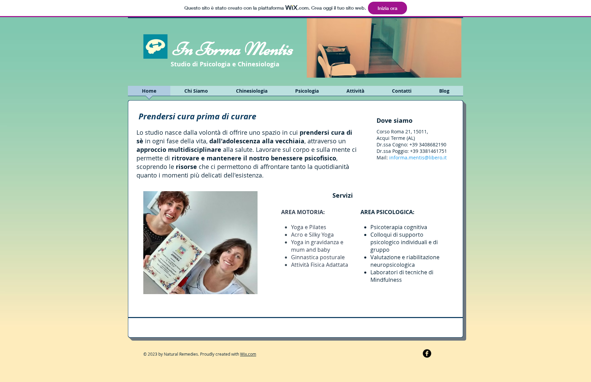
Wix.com (248, 354)
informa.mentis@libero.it (418, 157)
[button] (384, 48)
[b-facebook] (427, 353)
